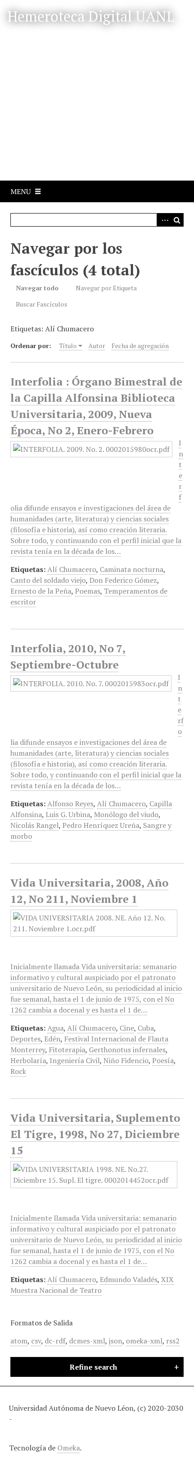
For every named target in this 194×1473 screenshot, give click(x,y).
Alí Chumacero (71, 569)
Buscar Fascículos (41, 304)
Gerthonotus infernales (127, 1050)
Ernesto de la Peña (40, 591)
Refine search (93, 1367)
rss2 (173, 1341)
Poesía (163, 1060)
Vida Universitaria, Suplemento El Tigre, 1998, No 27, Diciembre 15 (95, 1134)
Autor (96, 345)
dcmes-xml (87, 1341)
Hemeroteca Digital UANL (91, 16)
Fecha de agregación (140, 345)
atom (19, 1341)
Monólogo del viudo (126, 814)
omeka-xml (144, 1341)
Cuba (146, 1028)
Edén (52, 1039)
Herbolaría (28, 1060)
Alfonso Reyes (70, 804)
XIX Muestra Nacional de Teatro (92, 1284)
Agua (55, 1028)
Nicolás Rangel (34, 825)
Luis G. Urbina (68, 814)
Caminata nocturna (131, 569)
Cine (127, 1028)
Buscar (177, 220)
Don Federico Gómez (123, 580)
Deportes (25, 1039)
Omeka (68, 1448)
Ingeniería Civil (75, 1060)
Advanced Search (163, 220)
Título (68, 345)
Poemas (87, 591)
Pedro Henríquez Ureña (100, 825)
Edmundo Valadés (128, 1279)
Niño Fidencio (125, 1060)
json (115, 1341)
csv (36, 1341)
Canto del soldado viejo (48, 580)
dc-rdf (55, 1341)
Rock (18, 1071)
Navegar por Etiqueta (106, 287)
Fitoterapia (67, 1050)
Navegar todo (37, 287)
